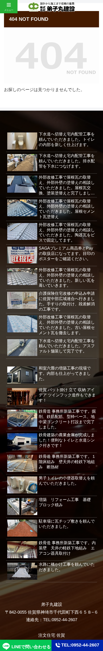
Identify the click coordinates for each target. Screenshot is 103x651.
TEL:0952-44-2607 (80, 644)
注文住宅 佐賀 (51, 635)
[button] (92, 620)
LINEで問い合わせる (31, 646)
